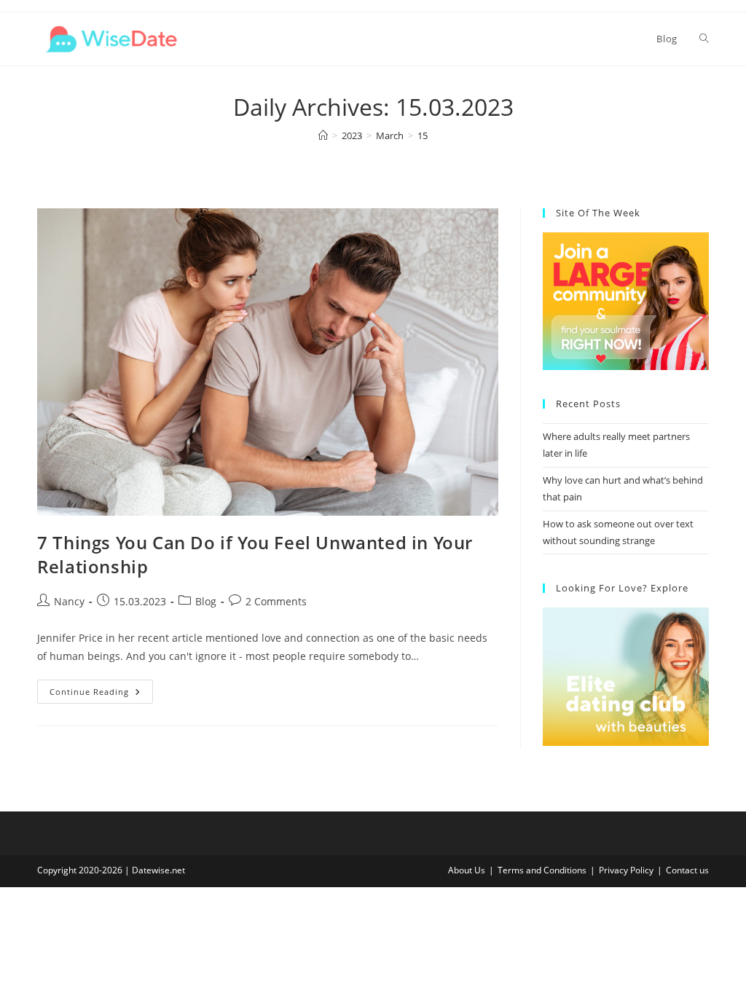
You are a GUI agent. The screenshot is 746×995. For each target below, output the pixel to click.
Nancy (69, 601)
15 (422, 135)
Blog (205, 601)
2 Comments (276, 601)
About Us (466, 870)
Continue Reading (101, 694)
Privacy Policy (626, 870)
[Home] (323, 135)
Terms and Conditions (542, 870)
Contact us (687, 870)
